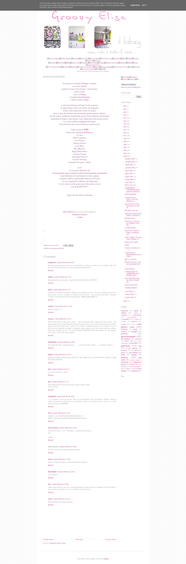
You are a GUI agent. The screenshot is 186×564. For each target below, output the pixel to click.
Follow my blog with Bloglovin (130, 87)
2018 (125, 115)
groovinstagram (125, 339)
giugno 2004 (129, 176)
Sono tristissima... (130, 269)
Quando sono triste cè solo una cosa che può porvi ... (133, 264)
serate (132, 364)
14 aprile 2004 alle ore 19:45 (68, 447)
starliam (50, 306)
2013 (125, 130)
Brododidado (52, 342)
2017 (125, 118)
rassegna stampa (134, 360)
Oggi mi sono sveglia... (132, 242)
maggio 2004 (129, 179)
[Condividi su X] (68, 245)
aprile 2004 (129, 182)
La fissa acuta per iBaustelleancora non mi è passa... (133, 254)
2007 (125, 147)
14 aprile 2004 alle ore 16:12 (60, 369)
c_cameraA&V (136, 315)
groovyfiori (134, 343)
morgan (134, 354)
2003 (125, 301)
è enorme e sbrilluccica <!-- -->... (133, 249)
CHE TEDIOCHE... (131, 194)
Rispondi (50, 270)
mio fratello (133, 352)
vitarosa (50, 319)
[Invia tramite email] (64, 245)
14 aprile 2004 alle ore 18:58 (65, 396)
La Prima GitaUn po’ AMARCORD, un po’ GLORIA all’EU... (132, 273)
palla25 (50, 277)
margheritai (52, 262)
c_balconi (124, 315)
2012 (125, 133)
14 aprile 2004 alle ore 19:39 (68, 428)
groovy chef (129, 341)
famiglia (134, 331)
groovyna (125, 345)
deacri (50, 459)
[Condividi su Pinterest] (72, 245)
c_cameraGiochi (131, 317)
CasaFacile (124, 329)
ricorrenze (124, 362)
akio (49, 369)
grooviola (138, 339)
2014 (125, 127)
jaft (49, 381)
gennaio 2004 (129, 297)
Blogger (106, 559)
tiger (128, 369)
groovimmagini (54, 248)
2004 (125, 156)
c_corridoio (136, 319)
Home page (79, 539)
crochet (135, 329)
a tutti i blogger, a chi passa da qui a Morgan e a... (133, 238)
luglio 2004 (129, 173)
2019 (125, 112)
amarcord (124, 310)
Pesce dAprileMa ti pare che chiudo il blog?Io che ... (132, 280)
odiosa (50, 499)
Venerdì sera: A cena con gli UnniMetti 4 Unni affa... (132, 223)
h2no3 (50, 289)
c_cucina (123, 321)
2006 (125, 150)
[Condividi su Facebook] (70, 245)
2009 (125, 141)
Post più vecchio (111, 539)
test (122, 369)
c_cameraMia (125, 319)
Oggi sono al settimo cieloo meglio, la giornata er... (133, 214)
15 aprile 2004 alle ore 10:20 (66, 472)
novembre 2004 (130, 162)
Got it (144, 5)
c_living (123, 324)
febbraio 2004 (129, 294)
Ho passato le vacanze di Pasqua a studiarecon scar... (132, 232)
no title (127, 245)
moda (123, 354)
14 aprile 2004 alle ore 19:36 (61, 413)
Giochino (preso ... (130, 218)
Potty (50, 413)
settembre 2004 (130, 168)
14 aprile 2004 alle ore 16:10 (62, 354)
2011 (125, 136)
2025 (125, 106)
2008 (125, 144)
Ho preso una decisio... (132, 285)
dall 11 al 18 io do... (131, 259)
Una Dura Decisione (131, 288)
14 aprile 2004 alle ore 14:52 (62, 319)
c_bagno (135, 313)
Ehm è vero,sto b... (130, 185)
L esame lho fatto (130, 228)
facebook (123, 331)
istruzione (61, 248)
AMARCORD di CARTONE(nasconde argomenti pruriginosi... (133, 189)
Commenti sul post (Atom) (58, 543)
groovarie (124, 333)
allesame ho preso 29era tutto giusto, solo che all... (132, 206)
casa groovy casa (131, 325)
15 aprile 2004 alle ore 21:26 (61, 499)
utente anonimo (53, 428)
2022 (125, 109)
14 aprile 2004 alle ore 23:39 (61, 459)
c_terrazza (132, 324)
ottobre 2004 (129, 165)
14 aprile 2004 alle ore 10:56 (65, 262)
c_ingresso (134, 321)
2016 (125, 121)
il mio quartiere (132, 348)
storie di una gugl (135, 366)
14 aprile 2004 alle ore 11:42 (61, 290)
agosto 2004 (129, 170)
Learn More (135, 5)
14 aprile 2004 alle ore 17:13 (60, 382)
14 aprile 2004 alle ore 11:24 (62, 277)
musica (124, 357)
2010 (125, 138)
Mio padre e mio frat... (132, 210)
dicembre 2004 (130, 159)
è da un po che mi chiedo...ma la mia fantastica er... (131, 199)
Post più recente (48, 539)
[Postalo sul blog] (66, 245)
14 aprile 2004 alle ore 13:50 (63, 306)
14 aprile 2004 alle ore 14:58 (66, 342)
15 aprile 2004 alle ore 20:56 (60, 484)
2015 (125, 124)
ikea (140, 346)
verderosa (134, 370)
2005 (125, 153)
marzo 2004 (129, 291)
